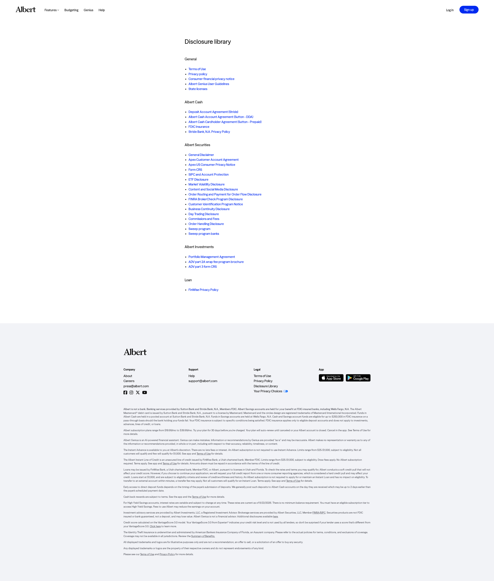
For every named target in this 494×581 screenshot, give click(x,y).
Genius (88, 10)
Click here (155, 526)
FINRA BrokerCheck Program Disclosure (216, 199)
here (275, 516)
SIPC (323, 512)
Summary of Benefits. (203, 536)
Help (102, 10)
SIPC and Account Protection (209, 174)
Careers (129, 381)
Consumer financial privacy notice (211, 79)
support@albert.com (203, 381)
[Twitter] (138, 392)
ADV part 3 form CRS (203, 267)
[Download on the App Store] (331, 377)
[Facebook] (125, 392)
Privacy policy (198, 74)
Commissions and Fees (204, 219)
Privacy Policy (263, 381)
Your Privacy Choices (268, 391)
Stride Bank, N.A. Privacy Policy (209, 132)
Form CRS (195, 170)
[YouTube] (144, 392)
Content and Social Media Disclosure (213, 189)
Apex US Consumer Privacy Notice (212, 165)
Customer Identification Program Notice (216, 204)
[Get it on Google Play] (358, 377)
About (128, 376)
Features (52, 10)
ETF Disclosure (198, 179)
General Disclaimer (201, 155)
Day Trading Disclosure (204, 214)
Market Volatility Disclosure (207, 184)
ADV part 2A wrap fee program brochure (216, 262)
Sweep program (199, 229)
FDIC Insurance (199, 127)
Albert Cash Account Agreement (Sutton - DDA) (221, 117)
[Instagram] (131, 392)
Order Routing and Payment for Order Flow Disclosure (225, 194)
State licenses (198, 89)
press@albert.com (136, 386)
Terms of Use (197, 69)
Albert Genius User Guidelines (209, 84)
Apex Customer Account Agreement (214, 160)
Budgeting (71, 10)
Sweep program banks (204, 234)
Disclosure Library (266, 386)
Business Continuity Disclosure (209, 209)
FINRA (315, 512)
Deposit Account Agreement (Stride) (213, 112)
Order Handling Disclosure (206, 224)
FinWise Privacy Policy (203, 290)
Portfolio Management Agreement (212, 257)
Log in (450, 10)
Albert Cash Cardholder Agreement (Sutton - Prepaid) (225, 122)
